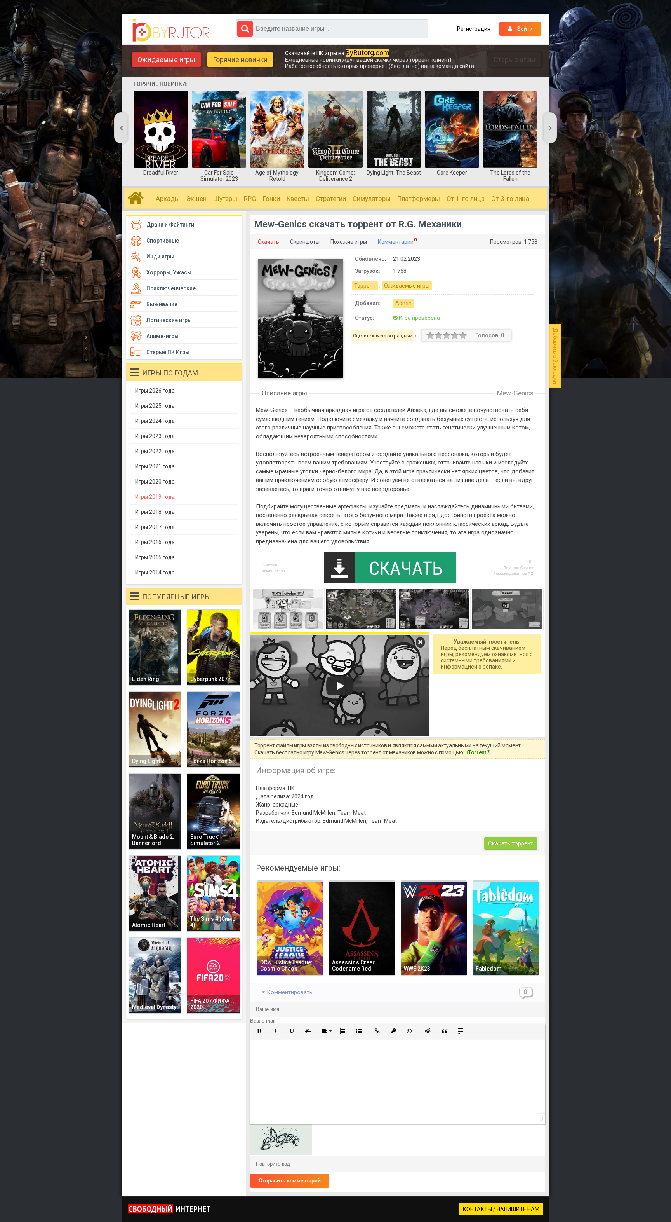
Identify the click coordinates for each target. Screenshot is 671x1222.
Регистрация (473, 29)
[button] (259, 1031)
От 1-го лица (466, 199)
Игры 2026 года (155, 391)
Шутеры (225, 199)
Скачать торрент (510, 843)
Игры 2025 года (155, 406)
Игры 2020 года (155, 481)
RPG (250, 199)
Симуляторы (372, 199)
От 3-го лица (510, 199)
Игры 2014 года (155, 572)
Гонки (271, 199)
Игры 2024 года (155, 421)
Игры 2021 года (155, 466)
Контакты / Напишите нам (501, 1209)
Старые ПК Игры (167, 352)
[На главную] (173, 30)
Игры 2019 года (155, 497)
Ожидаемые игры (166, 60)
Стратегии (331, 199)
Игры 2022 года (155, 451)
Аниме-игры (162, 336)
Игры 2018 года (155, 512)
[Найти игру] (245, 29)
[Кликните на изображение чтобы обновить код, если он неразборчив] (281, 1153)
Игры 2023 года (155, 436)
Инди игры (160, 256)
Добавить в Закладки (555, 356)
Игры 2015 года (155, 557)
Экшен (196, 199)
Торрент (364, 286)
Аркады (168, 199)
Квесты (298, 199)
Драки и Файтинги (170, 225)
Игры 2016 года (155, 542)
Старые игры (514, 60)
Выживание (161, 304)
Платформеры (418, 199)
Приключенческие (171, 288)
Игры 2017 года (155, 527)
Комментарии (396, 242)
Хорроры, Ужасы (168, 272)
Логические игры (169, 320)
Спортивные (162, 240)
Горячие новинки (240, 60)
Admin (403, 303)
